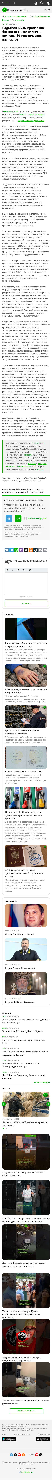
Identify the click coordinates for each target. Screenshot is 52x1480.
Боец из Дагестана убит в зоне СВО (23, 771)
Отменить (26, 604)
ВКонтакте (10, 466)
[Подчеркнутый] (18, 570)
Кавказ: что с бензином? (16, 16)
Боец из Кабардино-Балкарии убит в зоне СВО (23, 1041)
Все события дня (42, 1083)
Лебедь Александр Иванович (20, 933)
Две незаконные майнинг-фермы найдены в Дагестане (22, 732)
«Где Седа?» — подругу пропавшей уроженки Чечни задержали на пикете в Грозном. (26, 1220)
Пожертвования (44, 1434)
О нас (4, 1434)
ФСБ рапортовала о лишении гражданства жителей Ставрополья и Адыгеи (24, 873)
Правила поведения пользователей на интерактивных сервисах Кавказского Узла (26, 1463)
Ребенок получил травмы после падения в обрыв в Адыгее (26, 691)
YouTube (39, 469)
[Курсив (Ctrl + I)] (12, 570)
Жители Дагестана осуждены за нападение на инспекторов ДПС (25, 1021)
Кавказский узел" (10, 112)
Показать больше (26, 1411)
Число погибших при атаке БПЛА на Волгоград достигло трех (21, 1065)
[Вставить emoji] (30, 570)
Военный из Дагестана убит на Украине (22, 1031)
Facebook (32, 464)
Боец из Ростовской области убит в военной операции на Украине (25, 1053)
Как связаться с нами (22, 1434)
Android (35, 443)
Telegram (28, 455)
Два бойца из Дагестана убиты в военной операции (23, 1076)
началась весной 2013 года (31, 115)
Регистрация (26, 596)
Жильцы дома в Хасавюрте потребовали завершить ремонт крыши (26, 644)
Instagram (42, 464)
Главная (5, 20)
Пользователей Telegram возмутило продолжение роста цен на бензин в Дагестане (23, 815)
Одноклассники (24, 466)
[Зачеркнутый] (23, 570)
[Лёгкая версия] (14, 3)
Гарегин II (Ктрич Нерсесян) (19, 1001)
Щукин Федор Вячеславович (20, 967)
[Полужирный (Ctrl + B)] (7, 570)
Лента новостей (18, 20)
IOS (41, 443)
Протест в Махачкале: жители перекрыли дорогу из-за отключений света (23, 1264)
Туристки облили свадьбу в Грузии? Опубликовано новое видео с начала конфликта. (21, 1314)
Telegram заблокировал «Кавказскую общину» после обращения (21, 1359)
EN (8, 3)
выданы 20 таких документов (31, 121)
